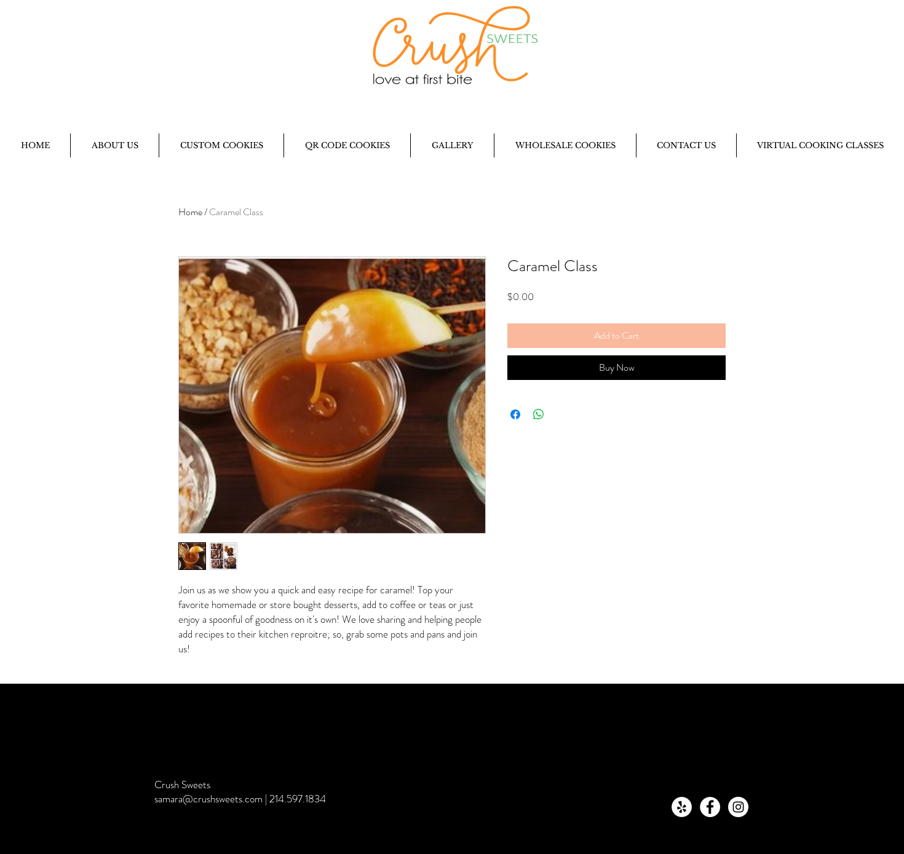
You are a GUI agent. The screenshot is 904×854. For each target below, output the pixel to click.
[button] (115, 145)
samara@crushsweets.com (208, 798)
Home (190, 212)
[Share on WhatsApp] (538, 414)
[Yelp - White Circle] (682, 807)
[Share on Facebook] (515, 414)
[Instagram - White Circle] (738, 807)
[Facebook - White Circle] (710, 807)
